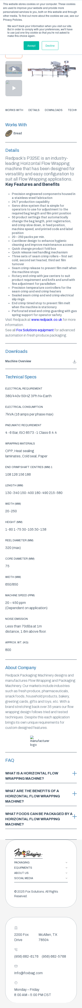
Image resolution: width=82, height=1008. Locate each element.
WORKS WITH (14, 110)
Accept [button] (31, 45)
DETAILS (34, 110)
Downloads (54, 110)
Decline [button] (50, 45)
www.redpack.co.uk (47, 319)
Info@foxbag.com (28, 973)
